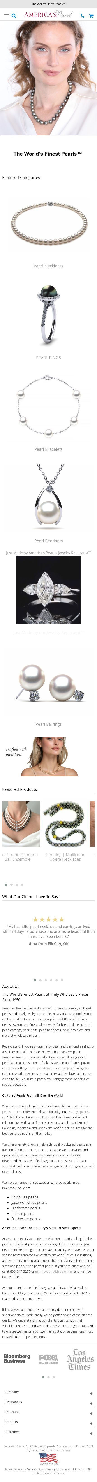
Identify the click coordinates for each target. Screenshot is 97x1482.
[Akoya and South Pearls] (48, 774)
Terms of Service (60, 1450)
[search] (14, 14)
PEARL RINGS (48, 357)
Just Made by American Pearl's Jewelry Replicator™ (48, 552)
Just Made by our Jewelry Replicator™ (49, 632)
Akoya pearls (80, 1112)
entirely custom (39, 1068)
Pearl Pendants (48, 541)
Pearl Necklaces (49, 266)
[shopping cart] (92, 14)
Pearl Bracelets (48, 449)
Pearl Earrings (48, 724)
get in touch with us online (54, 1271)
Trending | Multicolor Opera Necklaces (42, 857)
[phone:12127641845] (83, 14)
